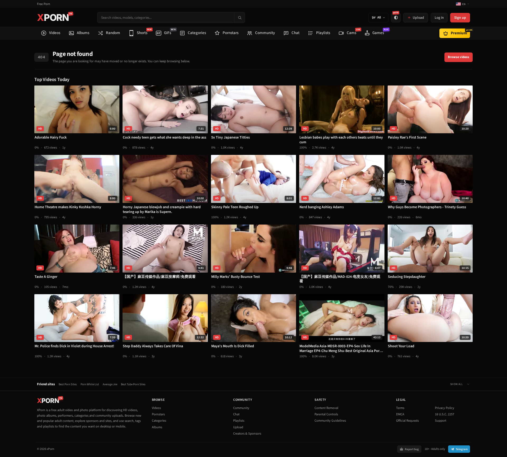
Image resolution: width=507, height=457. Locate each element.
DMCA (400, 414)
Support (440, 420)
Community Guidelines (330, 420)
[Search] (239, 17)
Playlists (238, 420)
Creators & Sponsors (247, 433)
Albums (157, 427)
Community (241, 408)
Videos (156, 408)
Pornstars (158, 414)
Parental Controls (326, 414)
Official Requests (407, 420)
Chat (236, 414)
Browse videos (458, 57)
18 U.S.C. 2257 (444, 414)
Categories (159, 420)
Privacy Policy (444, 408)
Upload (238, 427)
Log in (439, 17)
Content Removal (326, 408)
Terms (400, 408)
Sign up (460, 17)
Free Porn (43, 4)
